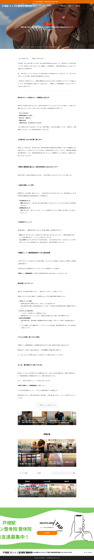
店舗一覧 (78, 5)
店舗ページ (63, 5)
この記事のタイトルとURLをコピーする (47, 405)
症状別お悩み (33, 5)
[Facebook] (89, 552)
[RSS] (91, 552)
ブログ (56, 5)
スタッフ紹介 (42, 5)
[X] (86, 552)
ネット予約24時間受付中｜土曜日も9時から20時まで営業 (45, 1)
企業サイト (70, 5)
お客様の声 (49, 5)
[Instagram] (84, 552)
